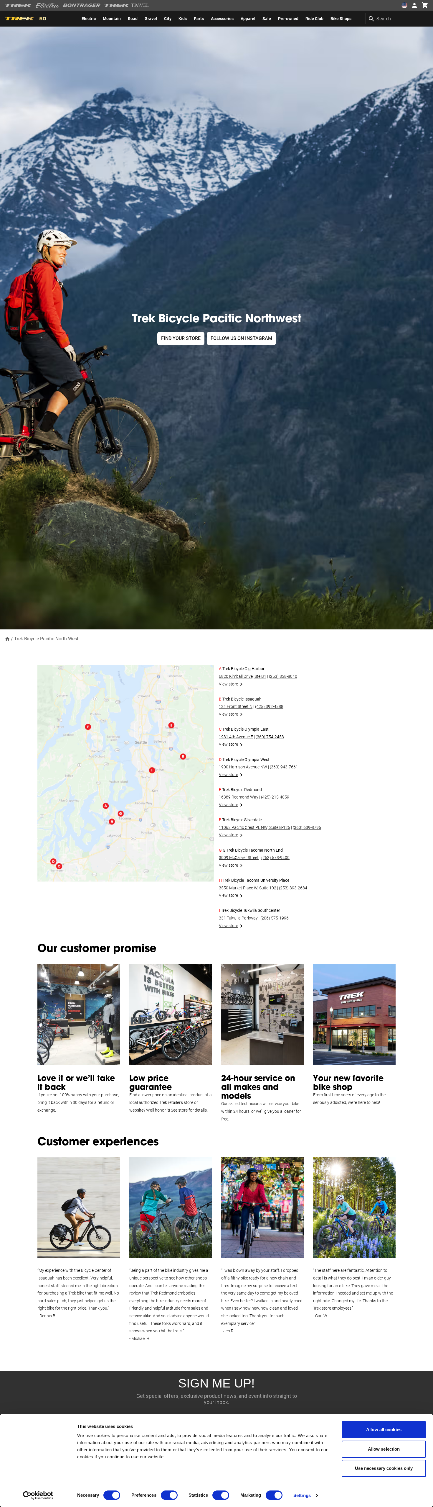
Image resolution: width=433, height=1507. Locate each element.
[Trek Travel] (126, 5)
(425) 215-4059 (275, 797)
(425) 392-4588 (269, 706)
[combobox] (397, 18)
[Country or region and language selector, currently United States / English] (404, 5)
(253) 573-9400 (275, 857)
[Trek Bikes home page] (18, 5)
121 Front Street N (235, 706)
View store (228, 684)
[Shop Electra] (47, 5)
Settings (302, 1495)
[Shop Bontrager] (81, 5)
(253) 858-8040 (283, 676)
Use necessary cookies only (384, 1468)
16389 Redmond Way (238, 797)
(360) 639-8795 (307, 827)
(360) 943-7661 (284, 767)
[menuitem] (88, 19)
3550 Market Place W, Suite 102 (247, 888)
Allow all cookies (383, 1429)
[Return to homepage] (7, 638)
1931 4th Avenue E (236, 736)
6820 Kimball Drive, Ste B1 (242, 676)
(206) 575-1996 (274, 918)
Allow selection (384, 1449)
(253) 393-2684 (293, 888)
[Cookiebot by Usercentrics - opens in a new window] (38, 1495)
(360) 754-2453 (270, 736)
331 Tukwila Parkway (238, 918)
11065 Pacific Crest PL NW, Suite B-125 (254, 827)
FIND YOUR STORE (181, 338)
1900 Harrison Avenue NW (243, 767)
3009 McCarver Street (239, 857)
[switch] (169, 1495)
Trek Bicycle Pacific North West (46, 639)
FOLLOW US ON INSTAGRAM (241, 338)
